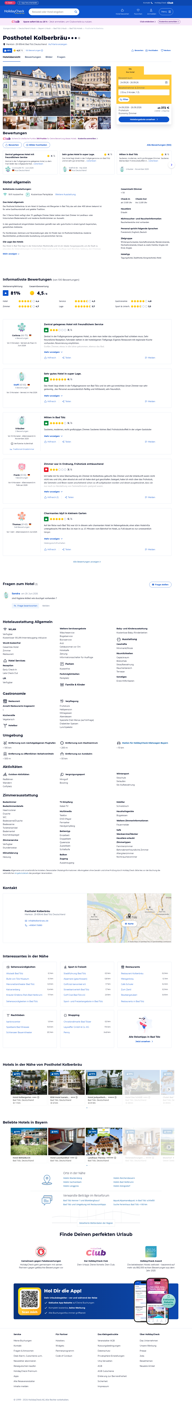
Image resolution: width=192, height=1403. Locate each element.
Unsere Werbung (148, 1345)
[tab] (130, 70)
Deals (9, 3)
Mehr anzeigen (10, 253)
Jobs (142, 1356)
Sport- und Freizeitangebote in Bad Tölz (83, 1001)
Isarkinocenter (13, 1021)
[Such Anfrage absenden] (76, 11)
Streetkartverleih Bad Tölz (76, 989)
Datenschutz (104, 1351)
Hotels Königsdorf (121, 1186)
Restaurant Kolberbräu (132, 973)
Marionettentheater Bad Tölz (20, 984)
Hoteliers (60, 1340)
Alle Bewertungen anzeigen (86, 561)
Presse (143, 1351)
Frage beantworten (27, 605)
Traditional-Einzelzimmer (23, 449)
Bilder (49, 57)
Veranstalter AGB (106, 1340)
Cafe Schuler (127, 984)
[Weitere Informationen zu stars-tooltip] (78, 38)
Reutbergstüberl (129, 995)
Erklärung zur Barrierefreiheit (112, 1376)
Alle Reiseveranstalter (24, 1381)
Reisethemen (146, 1361)
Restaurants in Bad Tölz (132, 1001)
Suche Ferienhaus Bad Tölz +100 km (130, 1204)
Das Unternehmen (149, 1340)
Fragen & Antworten (24, 1351)
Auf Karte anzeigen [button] (57, 44)
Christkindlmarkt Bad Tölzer (77, 1021)
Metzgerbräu (127, 979)
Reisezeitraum (125, 78)
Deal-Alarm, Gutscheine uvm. (28, 1356)
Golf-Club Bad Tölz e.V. (74, 995)
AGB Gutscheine (106, 1371)
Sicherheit (103, 1381)
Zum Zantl (126, 989)
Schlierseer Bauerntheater (19, 1032)
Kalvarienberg (13, 989)
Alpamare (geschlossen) (75, 979)
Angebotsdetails (22, 873)
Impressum (103, 1386)
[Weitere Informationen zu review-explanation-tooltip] (42, 50)
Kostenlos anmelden (168, 22)
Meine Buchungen (23, 1340)
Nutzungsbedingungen (109, 1345)
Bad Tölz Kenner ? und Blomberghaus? (81, 1200)
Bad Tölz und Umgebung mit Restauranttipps (84, 1204)
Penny (67, 1032)
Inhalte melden (21, 1386)
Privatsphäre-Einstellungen (111, 1356)
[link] (122, 11)
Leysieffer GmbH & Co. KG (76, 1027)
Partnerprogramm (65, 1351)
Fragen (61, 57)
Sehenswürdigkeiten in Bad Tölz (22, 1001)
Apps (16, 1376)
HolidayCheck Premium (25, 1371)
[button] (36, 91)
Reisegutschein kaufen (25, 1366)
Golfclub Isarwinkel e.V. (75, 984)
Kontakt (146, 3)
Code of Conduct (64, 1356)
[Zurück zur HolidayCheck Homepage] (14, 12)
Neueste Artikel (147, 1366)
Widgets (60, 1345)
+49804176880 (35, 925)
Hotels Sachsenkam (72, 1182)
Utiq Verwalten (105, 1361)
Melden (46, 605)
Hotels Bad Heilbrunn (123, 1182)
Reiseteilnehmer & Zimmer (131, 88)
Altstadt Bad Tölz (14, 973)
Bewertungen (33, 57)
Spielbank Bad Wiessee (17, 1027)
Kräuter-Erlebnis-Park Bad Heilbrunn (24, 995)
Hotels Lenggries (71, 1186)
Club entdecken (147, 22)
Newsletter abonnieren (25, 1361)
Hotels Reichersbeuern (124, 1178)
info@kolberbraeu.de (38, 920)
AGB (100, 1366)
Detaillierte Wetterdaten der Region (96, 1223)
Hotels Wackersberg (72, 1178)
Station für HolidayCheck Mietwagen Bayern (145, 743)
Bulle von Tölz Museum (17, 979)
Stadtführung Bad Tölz (75, 973)
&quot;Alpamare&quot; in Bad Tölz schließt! (134, 1200)
